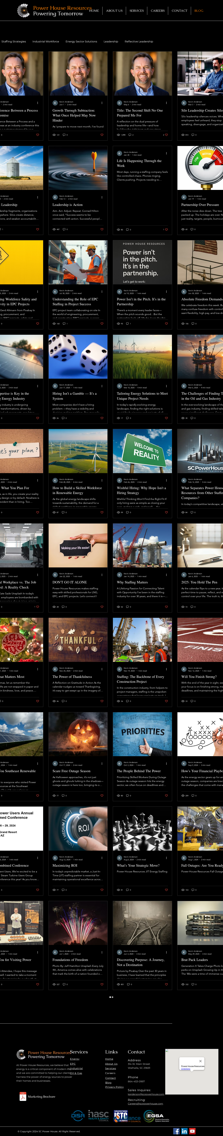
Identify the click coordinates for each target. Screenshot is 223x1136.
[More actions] (39, 103)
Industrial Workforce (45, 41)
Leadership (111, 41)
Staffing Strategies (13, 41)
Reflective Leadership (139, 41)
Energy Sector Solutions (81, 41)
